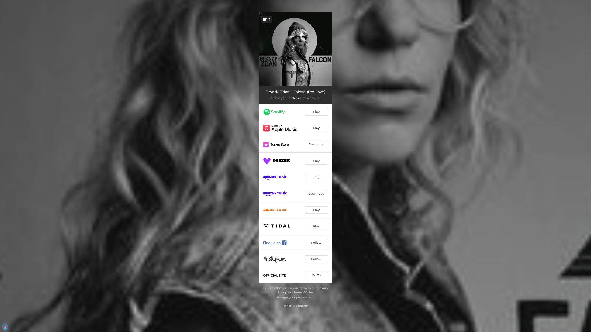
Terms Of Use (303, 292)
